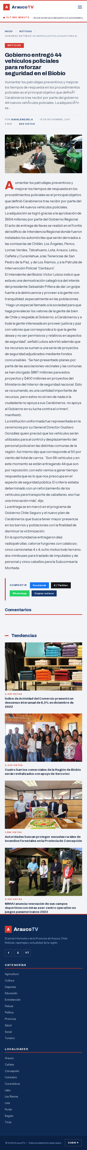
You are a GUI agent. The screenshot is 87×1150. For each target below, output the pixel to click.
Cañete (9, 1064)
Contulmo (11, 1077)
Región (9, 1115)
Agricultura (12, 974)
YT (27, 952)
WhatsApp (20, 593)
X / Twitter (61, 585)
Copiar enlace (44, 593)
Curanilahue (12, 1083)
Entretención (13, 999)
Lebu (8, 1090)
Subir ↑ (73, 1142)
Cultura (9, 980)
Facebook (39, 585)
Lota (7, 1103)
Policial (9, 1006)
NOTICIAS (25, 31)
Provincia (10, 1018)
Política (9, 1012)
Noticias (14, 45)
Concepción (12, 1071)
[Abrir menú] (80, 7)
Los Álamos (11, 1096)
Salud (8, 1025)
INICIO (9, 31)
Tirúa (8, 1122)
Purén (8, 1109)
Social (8, 1031)
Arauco (9, 1058)
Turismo (10, 1038)
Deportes (10, 987)
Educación (11, 993)
